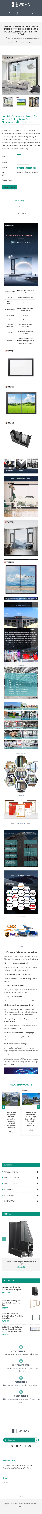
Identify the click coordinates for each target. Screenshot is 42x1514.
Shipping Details (21, 213)
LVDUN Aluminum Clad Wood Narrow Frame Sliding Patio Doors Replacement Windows (12, 1329)
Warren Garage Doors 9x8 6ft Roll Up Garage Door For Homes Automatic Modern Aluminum (30, 1119)
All (3, 39)
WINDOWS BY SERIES (11, 1183)
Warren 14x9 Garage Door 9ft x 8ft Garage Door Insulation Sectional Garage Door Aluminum (11, 1120)
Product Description (20, 201)
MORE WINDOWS (9, 1201)
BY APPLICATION (9, 1195)
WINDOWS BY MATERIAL (12, 1178)
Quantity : (4, 162)
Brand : (4, 172)
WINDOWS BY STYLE (11, 1172)
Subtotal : (4, 167)
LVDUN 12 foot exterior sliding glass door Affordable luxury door (12, 1316)
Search (5, 1483)
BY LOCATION (8, 1189)
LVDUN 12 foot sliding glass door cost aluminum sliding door (11, 1303)
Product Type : (7, 180)
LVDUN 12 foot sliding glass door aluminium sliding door (21, 1262)
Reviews (21, 207)
